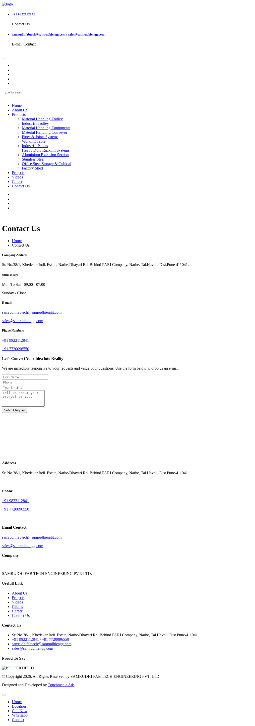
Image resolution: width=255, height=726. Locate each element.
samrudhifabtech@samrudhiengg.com (38, 34)
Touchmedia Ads (61, 685)
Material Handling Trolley (42, 119)
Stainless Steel (33, 159)
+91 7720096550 (55, 639)
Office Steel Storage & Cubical (46, 164)
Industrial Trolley (35, 123)
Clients (17, 606)
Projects (18, 173)
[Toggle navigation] (4, 58)
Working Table (33, 141)
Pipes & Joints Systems (40, 137)
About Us (19, 110)
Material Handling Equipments (46, 128)
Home (17, 105)
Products (19, 114)
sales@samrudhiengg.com (86, 34)
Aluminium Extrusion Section (45, 155)
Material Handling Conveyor (44, 132)
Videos (17, 177)
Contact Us (21, 186)
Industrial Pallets (35, 146)
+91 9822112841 (23, 14)
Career (17, 181)
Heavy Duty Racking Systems (45, 150)
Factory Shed (32, 168)
